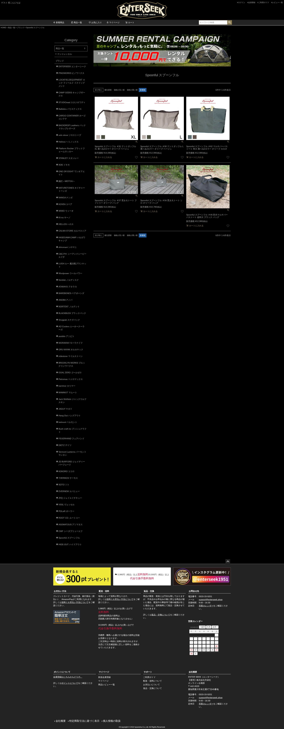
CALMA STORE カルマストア (72, 231)
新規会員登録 (104, 677)
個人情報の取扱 (112, 721)
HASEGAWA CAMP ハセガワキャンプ (72, 239)
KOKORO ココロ (66, 471)
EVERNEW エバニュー (69, 491)
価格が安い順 (119, 90)
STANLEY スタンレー (69, 158)
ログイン (241, 2)
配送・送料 (104, 591)
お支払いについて (151, 684)
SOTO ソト (64, 484)
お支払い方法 (60, 591)
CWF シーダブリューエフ (71, 531)
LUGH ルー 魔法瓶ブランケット (72, 265)
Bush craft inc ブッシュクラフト (72, 430)
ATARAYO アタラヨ (68, 286)
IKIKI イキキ (64, 165)
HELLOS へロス (66, 224)
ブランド (20, 28)
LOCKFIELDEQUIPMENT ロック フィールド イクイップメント (72, 83)
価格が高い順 (132, 90)
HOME (3, 28)
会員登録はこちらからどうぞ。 (67, 677)
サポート (148, 672)
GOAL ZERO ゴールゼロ (70, 372)
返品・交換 (149, 591)
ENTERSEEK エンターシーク (72, 66)
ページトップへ (227, 561)
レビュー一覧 (277, 2)
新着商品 (60, 22)
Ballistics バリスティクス (70, 109)
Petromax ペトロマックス (71, 379)
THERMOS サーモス (68, 478)
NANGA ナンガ (65, 197)
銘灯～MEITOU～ (67, 181)
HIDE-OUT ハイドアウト (70, 544)
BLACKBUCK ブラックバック (72, 313)
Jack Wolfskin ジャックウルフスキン (72, 400)
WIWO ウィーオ (66, 211)
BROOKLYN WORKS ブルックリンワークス (72, 364)
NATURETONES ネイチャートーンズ (72, 189)
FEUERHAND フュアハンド (71, 438)
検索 (229, 22)
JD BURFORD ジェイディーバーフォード (72, 463)
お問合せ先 (194, 591)
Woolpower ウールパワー (70, 273)
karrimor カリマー (67, 386)
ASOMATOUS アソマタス (71, 524)
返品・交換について (160, 615)
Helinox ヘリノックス (69, 142)
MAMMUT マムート (68, 392)
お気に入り (96, 22)
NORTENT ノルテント (69, 306)
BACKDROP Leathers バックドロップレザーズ (72, 127)
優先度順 (108, 90)
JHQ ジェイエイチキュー (70, 498)
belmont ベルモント (68, 422)
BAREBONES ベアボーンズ (71, 293)
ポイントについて (62, 672)
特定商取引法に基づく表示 (84, 721)
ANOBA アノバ (65, 300)
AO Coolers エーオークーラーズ (71, 328)
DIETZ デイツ (65, 445)
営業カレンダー (206, 606)
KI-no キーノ (64, 217)
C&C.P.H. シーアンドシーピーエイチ (72, 255)
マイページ (114, 22)
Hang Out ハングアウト (70, 415)
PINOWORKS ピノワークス (71, 73)
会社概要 (193, 672)
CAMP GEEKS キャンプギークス (72, 94)
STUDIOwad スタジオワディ (72, 102)
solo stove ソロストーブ (70, 135)
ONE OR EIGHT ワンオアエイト (72, 173)
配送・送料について (152, 681)
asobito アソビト (66, 336)
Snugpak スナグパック (69, 320)
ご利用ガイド (263, 2)
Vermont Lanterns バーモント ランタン (72, 453)
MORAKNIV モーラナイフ (71, 343)
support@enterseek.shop (210, 599)
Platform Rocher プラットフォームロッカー (72, 150)
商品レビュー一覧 (106, 684)
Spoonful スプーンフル (69, 538)
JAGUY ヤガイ (65, 409)
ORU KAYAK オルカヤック (71, 349)
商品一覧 (78, 22)
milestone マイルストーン (71, 356)
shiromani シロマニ (68, 247)
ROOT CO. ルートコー (69, 518)
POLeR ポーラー (66, 511)
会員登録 (251, 2)
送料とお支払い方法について (75, 602)
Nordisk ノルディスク (69, 280)
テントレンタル (64, 54)
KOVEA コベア (65, 204)
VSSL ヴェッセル (67, 504)
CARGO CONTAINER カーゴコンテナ (72, 117)
